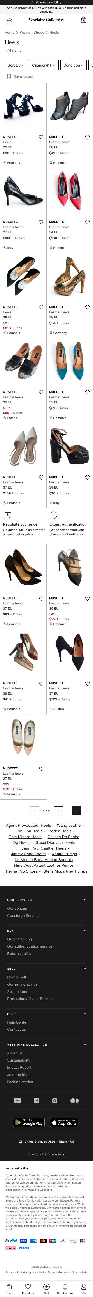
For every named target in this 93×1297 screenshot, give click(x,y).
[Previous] (34, 810)
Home (9, 32)
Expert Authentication (68, 524)
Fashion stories (20, 1081)
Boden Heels (60, 831)
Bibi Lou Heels (29, 831)
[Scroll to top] (76, 810)
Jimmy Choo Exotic (28, 854)
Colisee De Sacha (63, 837)
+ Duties (16, 153)
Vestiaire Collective (27, 1045)
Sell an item (17, 991)
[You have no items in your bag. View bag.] (84, 20)
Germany (63, 1272)
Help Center (17, 1022)
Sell (11, 969)
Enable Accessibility (46, 2)
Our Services (19, 900)
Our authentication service (29, 946)
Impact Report (19, 1067)
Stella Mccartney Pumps (65, 871)
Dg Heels (21, 842)
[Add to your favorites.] (41, 137)
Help (11, 1014)
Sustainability (18, 1060)
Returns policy (19, 953)
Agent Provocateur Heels (28, 825)
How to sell (16, 977)
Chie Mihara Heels (25, 837)
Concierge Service (23, 915)
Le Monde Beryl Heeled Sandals (44, 860)
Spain (75, 1272)
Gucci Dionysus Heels (55, 842)
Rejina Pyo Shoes (21, 871)
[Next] (58, 810)
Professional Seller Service (30, 998)
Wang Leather (69, 825)
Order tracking (19, 939)
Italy (84, 1272)
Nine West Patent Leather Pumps (44, 865)
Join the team (18, 1074)
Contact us (16, 1029)
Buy (10, 931)
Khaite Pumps (64, 854)
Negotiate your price (20, 524)
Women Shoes (32, 32)
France (10, 1272)
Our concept (17, 908)
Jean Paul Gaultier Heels (44, 848)
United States (47, 1272)
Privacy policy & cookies (44, 1154)
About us (15, 1053)
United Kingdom (26, 1272)
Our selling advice (22, 984)
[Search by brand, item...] (9, 20)
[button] (84, 20)
